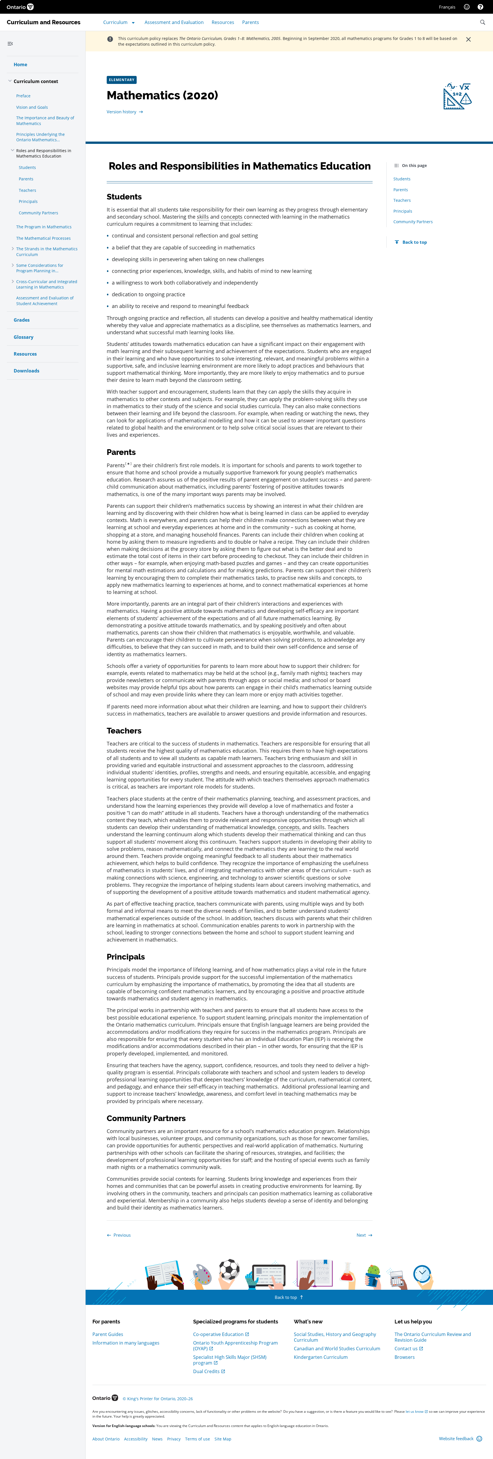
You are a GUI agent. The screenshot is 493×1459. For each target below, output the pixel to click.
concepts (232, 216)
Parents (116, 465)
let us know (414, 1411)
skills (203, 216)
